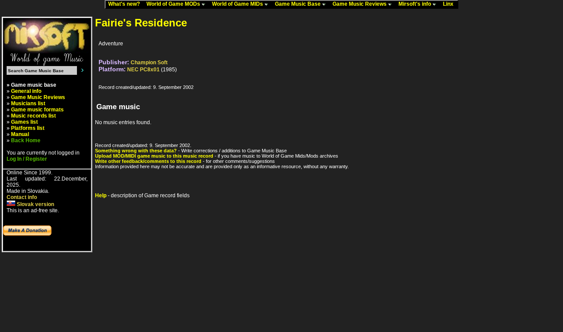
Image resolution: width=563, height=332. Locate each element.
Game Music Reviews (360, 4)
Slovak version (34, 204)
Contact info (22, 197)
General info (26, 91)
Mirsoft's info (415, 4)
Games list (24, 122)
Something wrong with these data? (136, 150)
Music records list (33, 116)
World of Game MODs (173, 4)
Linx (450, 4)
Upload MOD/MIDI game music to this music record (154, 156)
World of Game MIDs (238, 4)
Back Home (25, 140)
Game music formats (37, 110)
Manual (20, 134)
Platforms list (27, 128)
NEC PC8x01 (143, 69)
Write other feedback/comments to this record (148, 161)
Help (100, 195)
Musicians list (28, 103)
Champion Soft (149, 62)
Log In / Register (27, 159)
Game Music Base (298, 4)
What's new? (126, 4)
